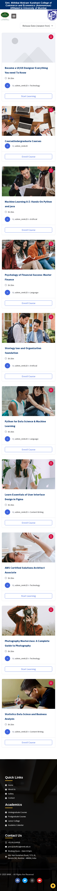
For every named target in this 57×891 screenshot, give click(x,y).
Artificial (33, 219)
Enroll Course (28, 156)
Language (34, 292)
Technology (35, 85)
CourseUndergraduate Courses (23, 141)
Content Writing (37, 512)
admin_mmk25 (21, 85)
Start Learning (28, 96)
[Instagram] (32, 880)
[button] (13, 16)
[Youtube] (39, 880)
